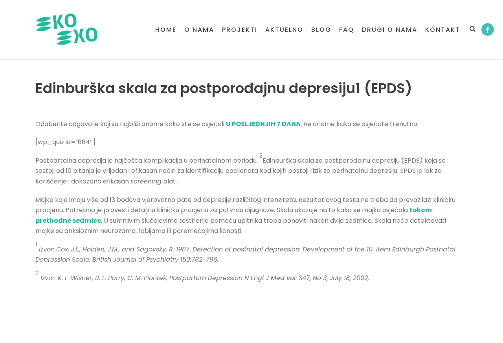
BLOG (321, 29)
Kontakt (442, 29)
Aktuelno (284, 29)
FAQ (346, 29)
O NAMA (199, 29)
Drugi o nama (389, 29)
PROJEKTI (239, 29)
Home (165, 29)
